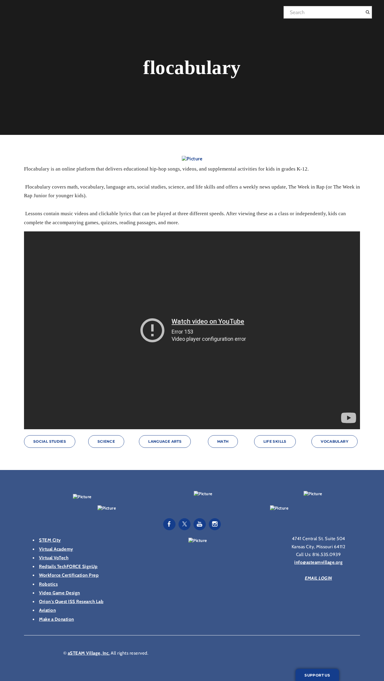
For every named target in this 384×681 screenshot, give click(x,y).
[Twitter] (184, 524)
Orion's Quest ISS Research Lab (71, 601)
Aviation (47, 610)
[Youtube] (200, 524)
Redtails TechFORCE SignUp (68, 566)
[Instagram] (215, 524)
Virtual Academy (56, 549)
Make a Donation (56, 619)
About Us (265, 13)
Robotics (48, 584)
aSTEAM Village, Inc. (89, 653)
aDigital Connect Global (211, 13)
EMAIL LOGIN (318, 578)
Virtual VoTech (53, 558)
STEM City (50, 540)
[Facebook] (169, 524)
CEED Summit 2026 (146, 13)
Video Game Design (59, 593)
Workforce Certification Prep (69, 575)
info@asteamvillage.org (318, 562)
